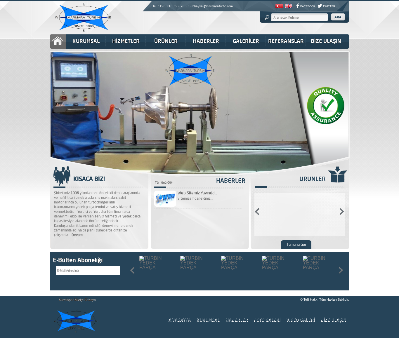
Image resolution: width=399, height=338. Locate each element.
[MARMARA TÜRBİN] (81, 33)
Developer (77, 299)
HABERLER (206, 41)
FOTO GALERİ (267, 320)
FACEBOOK (307, 6)
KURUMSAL (86, 41)
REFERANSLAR (286, 41)
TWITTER (329, 6)
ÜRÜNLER (166, 41)
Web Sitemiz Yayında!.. (197, 193)
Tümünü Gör (164, 182)
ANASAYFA (179, 320)
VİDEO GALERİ (300, 320)
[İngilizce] (288, 6)
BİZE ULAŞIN (326, 41)
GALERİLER (246, 41)
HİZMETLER (126, 41)
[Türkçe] (279, 6)
